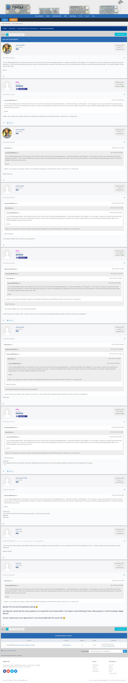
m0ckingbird (103, 680)
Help (93, 16)
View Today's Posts (17, 23)
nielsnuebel (20, 186)
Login (4, 20)
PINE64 (5, 28)
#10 (124, 575)
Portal (80, 16)
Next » (22, 34)
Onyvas (18, 563)
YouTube (95, 669)
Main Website (39, 16)
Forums (111, 665)
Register (13, 20)
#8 (124, 489)
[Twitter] (12, 671)
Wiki (65, 16)
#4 (124, 197)
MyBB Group (23, 680)
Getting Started (56, 16)
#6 (124, 338)
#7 (124, 421)
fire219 (124, 680)
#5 (124, 263)
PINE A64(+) (12, 28)
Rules (47, 16)
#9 (124, 541)
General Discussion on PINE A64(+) (26, 28)
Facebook (95, 665)
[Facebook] (4, 671)
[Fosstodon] (15, 671)
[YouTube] (8, 671)
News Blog (73, 16)
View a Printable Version (9, 650)
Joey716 (19, 529)
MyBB (10, 680)
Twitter (94, 667)
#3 (124, 142)
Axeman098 (20, 45)
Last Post (104, 646)
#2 (124, 94)
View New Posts (6, 23)
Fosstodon (95, 671)
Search (87, 16)
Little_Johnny (67, 645)
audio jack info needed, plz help (25, 645)
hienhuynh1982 (21, 478)
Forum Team (113, 673)
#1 (124, 57)
